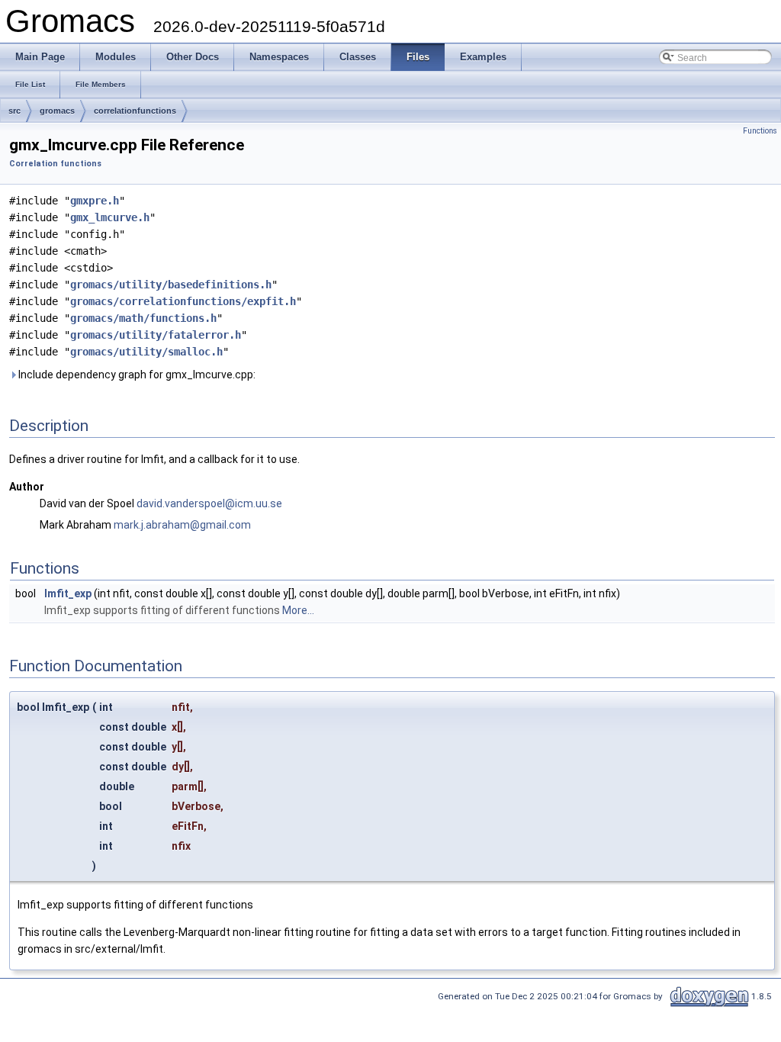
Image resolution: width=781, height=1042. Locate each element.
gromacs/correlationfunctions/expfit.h (183, 301)
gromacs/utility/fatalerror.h (155, 335)
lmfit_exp (68, 593)
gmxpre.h (94, 201)
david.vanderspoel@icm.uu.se (209, 503)
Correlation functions (55, 164)
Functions (760, 131)
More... (298, 610)
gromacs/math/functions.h (143, 318)
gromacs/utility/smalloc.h (146, 352)
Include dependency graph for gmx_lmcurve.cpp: (136, 374)
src (14, 110)
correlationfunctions (135, 110)
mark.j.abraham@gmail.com (182, 525)
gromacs (57, 110)
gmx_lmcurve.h (109, 217)
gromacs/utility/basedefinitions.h (171, 284)
